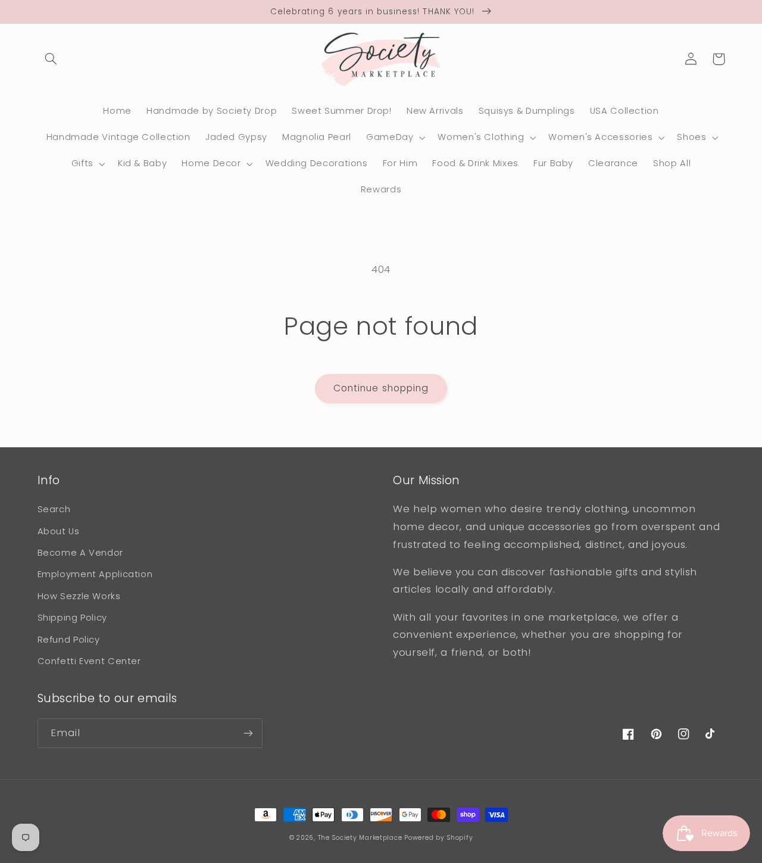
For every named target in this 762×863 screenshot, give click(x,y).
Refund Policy (69, 640)
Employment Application (95, 574)
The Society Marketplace (360, 837)
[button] (51, 59)
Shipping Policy (72, 618)
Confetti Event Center (89, 661)
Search (54, 509)
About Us (59, 531)
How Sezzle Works (79, 596)
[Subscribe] (247, 732)
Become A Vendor (80, 553)
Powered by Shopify (438, 837)
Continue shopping (381, 388)
